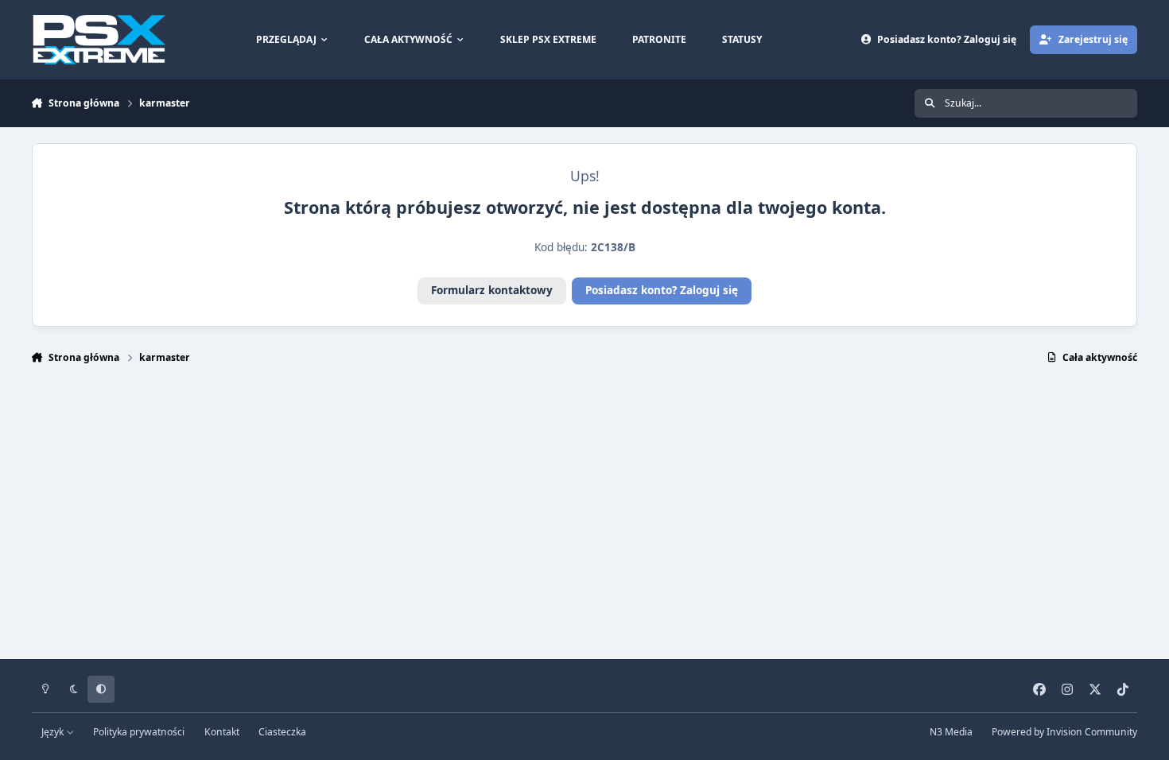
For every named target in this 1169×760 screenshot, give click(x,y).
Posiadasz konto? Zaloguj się (661, 290)
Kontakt (221, 732)
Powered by (1064, 732)
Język (53, 732)
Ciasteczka (282, 732)
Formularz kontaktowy (492, 290)
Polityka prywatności (138, 732)
